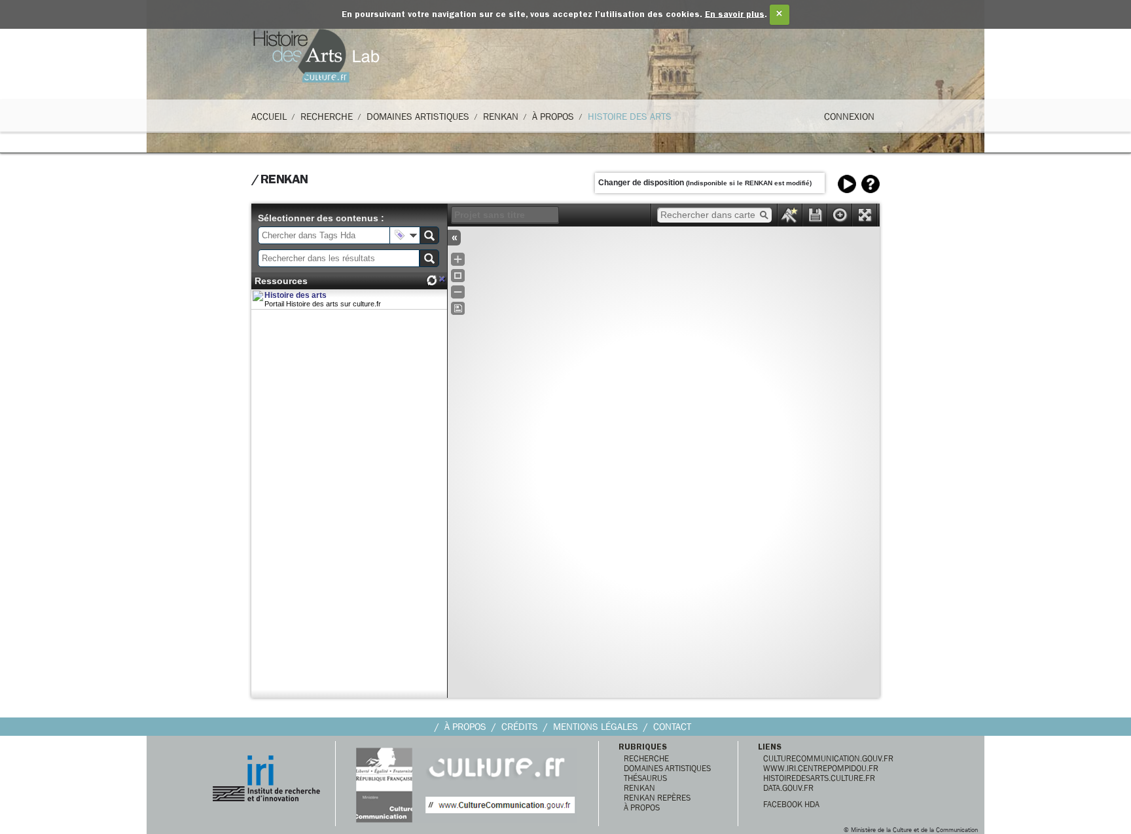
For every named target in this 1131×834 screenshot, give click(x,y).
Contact (672, 726)
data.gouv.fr (788, 788)
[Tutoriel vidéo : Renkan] (847, 184)
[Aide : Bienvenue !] (870, 184)
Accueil (269, 116)
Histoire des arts (295, 295)
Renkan (500, 116)
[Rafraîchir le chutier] (431, 280)
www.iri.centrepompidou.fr (820, 768)
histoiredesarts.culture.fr (819, 778)
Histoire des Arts (630, 116)
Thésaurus (645, 778)
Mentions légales (595, 726)
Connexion (849, 116)
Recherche (326, 116)
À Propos (553, 116)
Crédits (519, 726)
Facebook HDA (791, 804)
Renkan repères (657, 798)
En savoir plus (734, 14)
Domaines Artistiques (418, 116)
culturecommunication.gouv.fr (828, 758)
